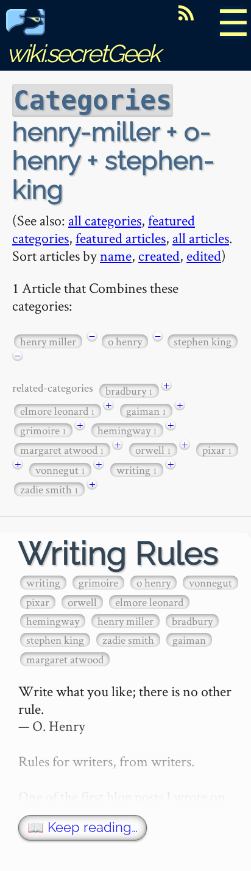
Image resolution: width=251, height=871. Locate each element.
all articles (200, 237)
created (159, 255)
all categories (104, 220)
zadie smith (49, 489)
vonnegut (60, 470)
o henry (125, 341)
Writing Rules (118, 553)
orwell (153, 450)
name (116, 255)
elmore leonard (57, 411)
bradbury (129, 391)
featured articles (121, 237)
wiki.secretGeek (83, 53)
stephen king (203, 341)
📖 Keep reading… (82, 827)
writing (136, 470)
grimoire (43, 430)
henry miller (48, 341)
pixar (217, 450)
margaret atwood (62, 450)
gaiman (146, 411)
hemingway (127, 430)
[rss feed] (186, 13)
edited (203, 255)
